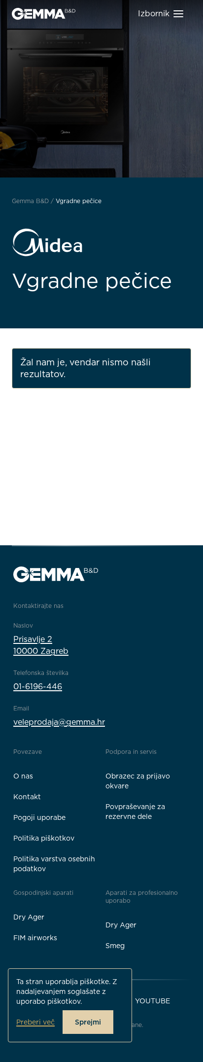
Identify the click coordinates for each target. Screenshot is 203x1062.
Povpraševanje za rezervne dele (135, 811)
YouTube (152, 1001)
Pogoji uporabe (39, 817)
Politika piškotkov (43, 838)
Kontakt (27, 797)
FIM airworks (35, 938)
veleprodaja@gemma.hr (59, 722)
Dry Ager (28, 917)
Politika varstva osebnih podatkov (54, 864)
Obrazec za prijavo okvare (137, 781)
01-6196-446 (37, 686)
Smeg (115, 946)
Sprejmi (88, 1022)
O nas (23, 776)
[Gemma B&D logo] (43, 14)
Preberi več (35, 1022)
